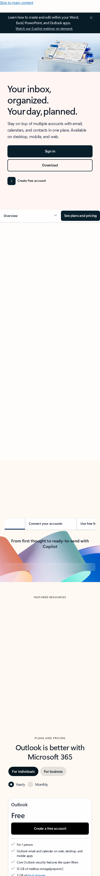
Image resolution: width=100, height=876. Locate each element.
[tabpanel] (50, 363)
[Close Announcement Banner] (90, 17)
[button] (30, 215)
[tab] (17, 278)
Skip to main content (16, 2)
